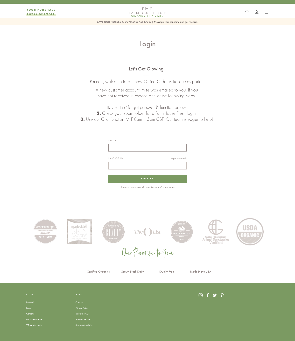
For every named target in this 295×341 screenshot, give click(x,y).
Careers (30, 313)
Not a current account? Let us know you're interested (147, 187)
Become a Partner (34, 319)
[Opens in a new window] (201, 295)
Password (115, 158)
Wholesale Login (34, 325)
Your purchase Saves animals (41, 11)
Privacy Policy (81, 307)
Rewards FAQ (81, 313)
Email (112, 140)
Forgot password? (179, 158)
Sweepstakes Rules (84, 325)
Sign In (147, 178)
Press (28, 307)
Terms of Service (82, 319)
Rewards (30, 302)
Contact (79, 302)
